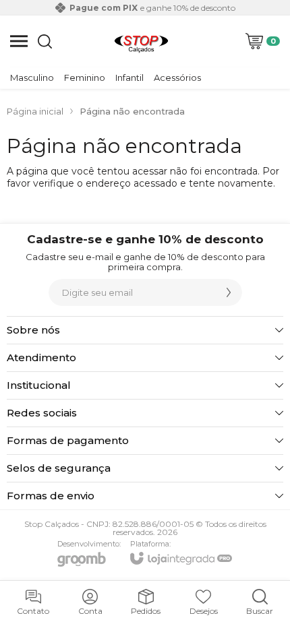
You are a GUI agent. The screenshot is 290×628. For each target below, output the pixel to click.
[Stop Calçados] (141, 41)
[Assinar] (228, 292)
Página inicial (35, 111)
